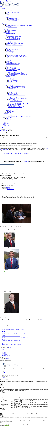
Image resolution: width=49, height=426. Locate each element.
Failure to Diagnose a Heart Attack (13, 37)
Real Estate (6, 113)
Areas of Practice (4, 350)
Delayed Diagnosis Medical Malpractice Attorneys (13, 36)
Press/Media (4, 353)
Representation (8, 119)
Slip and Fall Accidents (11, 99)
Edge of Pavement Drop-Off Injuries (13, 109)
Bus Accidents (8, 76)
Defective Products (7, 29)
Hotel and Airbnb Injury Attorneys (13, 94)
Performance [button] (2, 411)
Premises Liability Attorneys (10, 85)
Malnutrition (8, 61)
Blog (7, 13)
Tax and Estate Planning (8, 117)
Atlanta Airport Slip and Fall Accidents (16, 101)
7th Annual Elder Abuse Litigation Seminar (12, 12)
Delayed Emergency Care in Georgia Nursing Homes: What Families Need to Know (19, 53)
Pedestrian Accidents (9, 84)
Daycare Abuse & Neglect (12, 88)
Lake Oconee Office (9, 10)
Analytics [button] (1, 415)
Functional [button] (2, 408)
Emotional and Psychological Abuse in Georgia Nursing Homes (15, 55)
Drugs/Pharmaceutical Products (11, 30)
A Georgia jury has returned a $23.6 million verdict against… (11, 329)
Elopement (7, 54)
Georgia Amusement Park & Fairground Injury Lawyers (16, 86)
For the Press (8, 21)
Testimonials (6, 122)
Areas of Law (4, 23)
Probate (7, 118)
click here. (9, 347)
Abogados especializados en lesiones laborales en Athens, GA (17, 74)
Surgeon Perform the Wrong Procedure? (12, 44)
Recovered (5, 121)
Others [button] (1, 422)
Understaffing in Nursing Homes (11, 68)
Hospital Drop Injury (9, 40)
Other (5, 11)
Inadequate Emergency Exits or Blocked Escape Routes (16, 95)
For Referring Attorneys (9, 17)
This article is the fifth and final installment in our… (10, 341)
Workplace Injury (8, 110)
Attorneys (3, 22)
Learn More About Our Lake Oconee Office (7, 164)
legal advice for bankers (10, 189)
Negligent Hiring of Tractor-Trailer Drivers (14, 104)
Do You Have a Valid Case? (14, 100)
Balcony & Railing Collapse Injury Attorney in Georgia (16, 87)
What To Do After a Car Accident (13, 81)
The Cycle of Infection (11, 59)
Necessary (3, 392)
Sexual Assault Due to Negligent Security (14, 97)
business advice (9, 188)
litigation (7, 149)
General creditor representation (7, 190)
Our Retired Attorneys (5, 123)
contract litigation (8, 187)
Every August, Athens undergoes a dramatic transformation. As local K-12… (14, 337)
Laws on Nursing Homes (10, 60)
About (3, 8)
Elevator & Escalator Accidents (12, 91)
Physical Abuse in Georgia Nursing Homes (12, 64)
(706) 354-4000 (3, 0)
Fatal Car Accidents (11, 79)
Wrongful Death (8, 112)
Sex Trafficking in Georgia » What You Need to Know (18, 98)
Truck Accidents (8, 102)
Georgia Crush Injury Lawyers (12, 92)
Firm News (8, 14)
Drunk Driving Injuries (11, 78)
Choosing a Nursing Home (10, 51)
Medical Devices (8, 31)
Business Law (6, 24)
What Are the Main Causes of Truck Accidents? (15, 107)
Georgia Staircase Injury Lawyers (13, 93)
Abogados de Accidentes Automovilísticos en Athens (16, 73)
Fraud (7, 57)
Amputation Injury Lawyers (10, 33)
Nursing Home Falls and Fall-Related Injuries (13, 63)
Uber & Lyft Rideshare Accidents (13, 80)
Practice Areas (5, 130)
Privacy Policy (4, 354)
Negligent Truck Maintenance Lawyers (14, 105)
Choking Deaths (8, 50)
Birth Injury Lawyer (9, 35)
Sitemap (3, 377)
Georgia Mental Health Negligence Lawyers (13, 39)
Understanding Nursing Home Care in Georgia (13, 69)
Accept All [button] (7, 425)
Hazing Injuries (8, 82)
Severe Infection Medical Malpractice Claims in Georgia (14, 43)
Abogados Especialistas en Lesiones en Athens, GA (14, 72)
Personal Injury (6, 71)
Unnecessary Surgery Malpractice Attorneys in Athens (14, 45)
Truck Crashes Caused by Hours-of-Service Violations (16, 106)
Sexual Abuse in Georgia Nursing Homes (12, 65)
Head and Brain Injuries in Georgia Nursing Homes (14, 58)
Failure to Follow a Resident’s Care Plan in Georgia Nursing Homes (16, 56)
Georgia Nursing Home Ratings (11, 47)
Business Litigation (9, 26)
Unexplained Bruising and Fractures (11, 70)
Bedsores (7, 48)
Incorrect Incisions (9, 41)
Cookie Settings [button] (2, 425)
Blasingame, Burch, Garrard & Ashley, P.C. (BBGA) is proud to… (12, 333)
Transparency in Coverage (6, 355)
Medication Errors (9, 62)
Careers (3, 351)
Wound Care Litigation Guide (12, 20)
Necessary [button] (1, 391)
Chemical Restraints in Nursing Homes (12, 49)
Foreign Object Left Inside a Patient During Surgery (14, 38)
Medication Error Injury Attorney (11, 42)
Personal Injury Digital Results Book (13, 19)
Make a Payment (6, 125)
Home (1, 130)
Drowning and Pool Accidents (12, 90)
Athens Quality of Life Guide (12, 16)
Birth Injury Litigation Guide (12, 18)
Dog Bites (9, 89)
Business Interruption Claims (12, 27)
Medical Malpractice (7, 32)
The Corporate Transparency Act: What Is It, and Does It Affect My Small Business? (19, 25)
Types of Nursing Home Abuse (11, 67)
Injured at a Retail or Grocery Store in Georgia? (15, 96)
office (25, 228)
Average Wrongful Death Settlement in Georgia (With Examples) (16, 34)
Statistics (7, 66)
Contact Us (9, 0)
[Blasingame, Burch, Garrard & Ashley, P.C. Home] (10, 5)
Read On (22, 329)
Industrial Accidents (11, 111)
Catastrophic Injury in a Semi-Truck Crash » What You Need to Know (18, 103)
